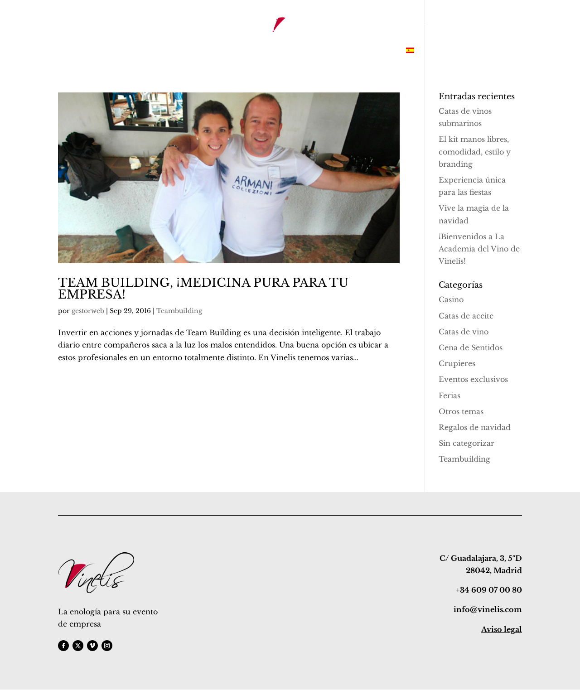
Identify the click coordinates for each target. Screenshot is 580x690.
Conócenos (203, 51)
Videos (383, 51)
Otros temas (461, 411)
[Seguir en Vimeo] (92, 645)
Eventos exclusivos (473, 379)
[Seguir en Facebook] (63, 645)
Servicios (157, 51)
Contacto (345, 51)
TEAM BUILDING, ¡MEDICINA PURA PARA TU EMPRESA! (203, 288)
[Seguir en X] (77, 645)
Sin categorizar (466, 443)
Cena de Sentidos (471, 347)
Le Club (277, 51)
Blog (310, 51)
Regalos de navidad (475, 427)
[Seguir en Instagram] (107, 645)
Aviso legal (501, 629)
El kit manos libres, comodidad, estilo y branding (475, 151)
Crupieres (457, 363)
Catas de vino (463, 331)
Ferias (449, 395)
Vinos (242, 51)
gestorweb (88, 311)
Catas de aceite (466, 315)
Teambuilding (179, 311)
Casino (451, 299)
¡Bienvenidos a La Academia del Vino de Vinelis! (479, 248)
